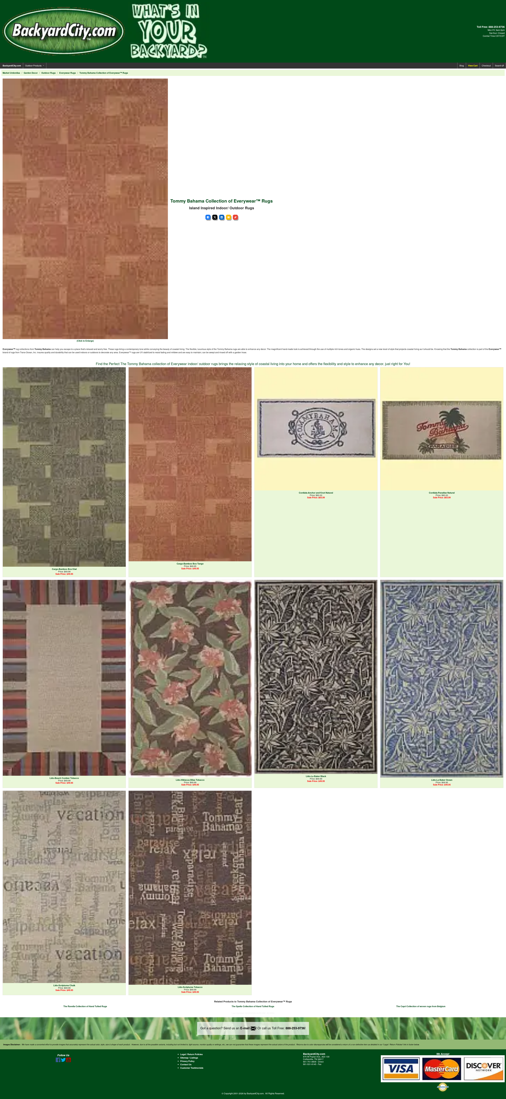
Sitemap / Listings (189, 1057)
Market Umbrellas (11, 72)
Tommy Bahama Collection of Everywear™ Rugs (103, 72)
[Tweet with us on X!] (63, 1061)
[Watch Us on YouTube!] (68, 1061)
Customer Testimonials (191, 1067)
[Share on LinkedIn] (221, 217)
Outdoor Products (33, 65)
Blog (461, 65)
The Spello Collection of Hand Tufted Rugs (253, 1006)
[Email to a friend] (228, 217)
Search (498, 65)
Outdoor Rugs (48, 72)
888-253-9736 (497, 27)
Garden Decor (31, 72)
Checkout (486, 65)
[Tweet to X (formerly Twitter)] (214, 217)
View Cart (473, 65)
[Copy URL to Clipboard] (235, 217)
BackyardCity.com (12, 65)
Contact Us (185, 1064)
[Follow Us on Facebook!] (58, 1061)
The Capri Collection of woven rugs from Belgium (420, 1006)
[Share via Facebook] (207, 217)
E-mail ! (248, 1028)
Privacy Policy (187, 1061)
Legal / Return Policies (191, 1054)
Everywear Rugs (67, 72)
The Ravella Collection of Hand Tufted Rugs (85, 1006)
